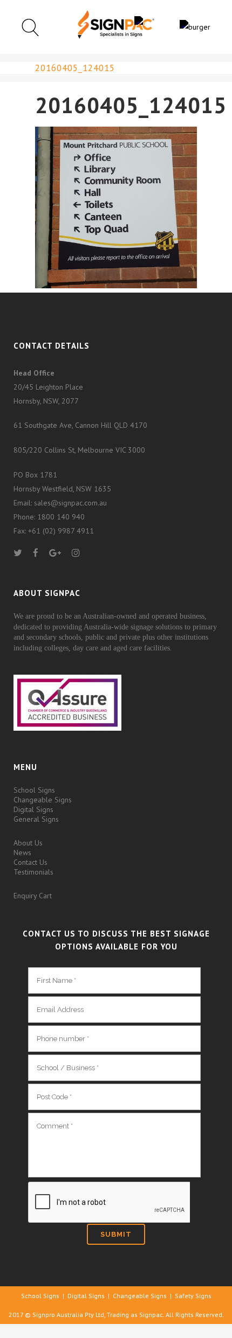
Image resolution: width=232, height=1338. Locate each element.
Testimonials (33, 872)
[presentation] (109, 1203)
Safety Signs (193, 1296)
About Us (28, 843)
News (22, 852)
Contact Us (30, 862)
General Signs (36, 819)
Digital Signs (33, 809)
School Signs (34, 790)
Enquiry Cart (32, 895)
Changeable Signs (42, 800)
